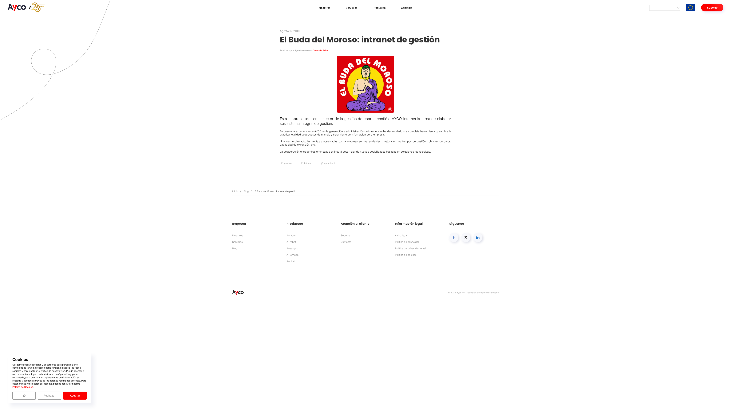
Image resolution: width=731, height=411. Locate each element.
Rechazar (49, 395)
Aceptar (75, 395)
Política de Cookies (22, 387)
